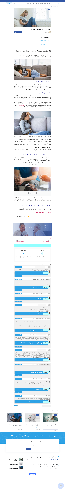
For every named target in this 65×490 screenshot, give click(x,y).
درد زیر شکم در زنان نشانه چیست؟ (44, 40)
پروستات (38, 414)
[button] (14, 3)
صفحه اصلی (48, 3)
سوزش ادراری (21, 105)
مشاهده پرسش (17, 279)
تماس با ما (27, 3)
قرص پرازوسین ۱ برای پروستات (35, 423)
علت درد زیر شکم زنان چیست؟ (45, 41)
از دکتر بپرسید (32, 3)
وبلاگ (45, 3)
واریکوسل (56, 414)
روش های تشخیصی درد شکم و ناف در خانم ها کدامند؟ (41, 43)
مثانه (57, 6)
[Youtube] (10, 1)
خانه (58, 6)
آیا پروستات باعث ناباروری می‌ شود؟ (16, 423)
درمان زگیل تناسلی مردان (39, 3)
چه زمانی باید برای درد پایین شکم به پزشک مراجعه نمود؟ (41, 44)
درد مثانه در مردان (32, 193)
